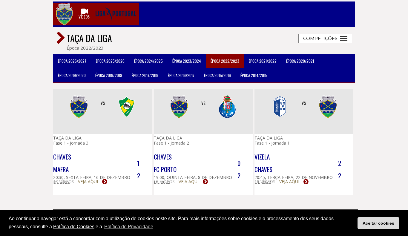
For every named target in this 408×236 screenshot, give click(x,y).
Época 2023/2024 (186, 61)
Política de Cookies (73, 226)
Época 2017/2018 (145, 75)
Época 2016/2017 (181, 75)
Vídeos (84, 16)
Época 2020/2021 (300, 61)
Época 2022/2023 (225, 61)
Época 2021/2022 (263, 61)
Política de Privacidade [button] (128, 226)
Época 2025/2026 (110, 61)
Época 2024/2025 (148, 61)
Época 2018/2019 (108, 75)
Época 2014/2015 (253, 75)
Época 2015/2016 (217, 75)
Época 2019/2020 (72, 75)
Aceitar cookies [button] (378, 223)
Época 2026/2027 (72, 61)
